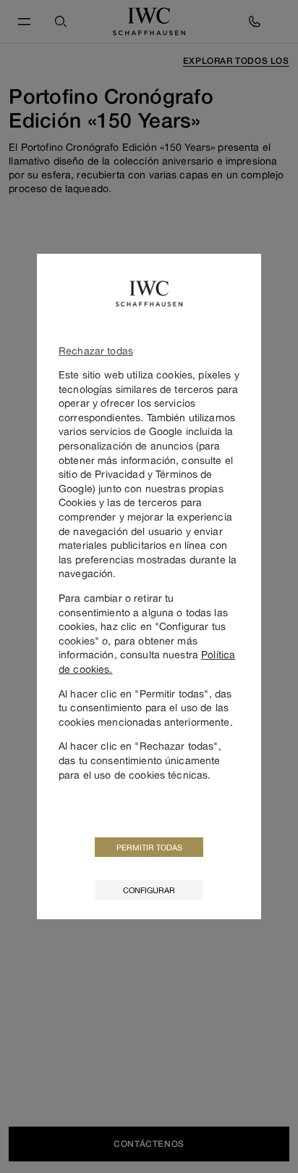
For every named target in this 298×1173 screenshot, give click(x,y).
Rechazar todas (96, 350)
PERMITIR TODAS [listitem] (149, 847)
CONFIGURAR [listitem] (149, 890)
